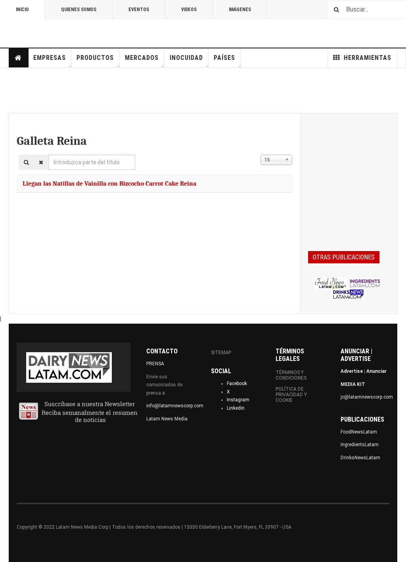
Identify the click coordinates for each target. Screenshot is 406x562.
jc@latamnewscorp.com (367, 397)
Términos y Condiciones (291, 375)
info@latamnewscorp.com (174, 406)
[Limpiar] (41, 162)
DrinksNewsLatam (360, 457)
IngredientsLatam (360, 444)
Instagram (238, 400)
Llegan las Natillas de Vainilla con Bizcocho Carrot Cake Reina (109, 183)
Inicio (22, 9)
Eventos (138, 9)
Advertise (352, 371)
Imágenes (240, 9)
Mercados (142, 57)
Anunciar (376, 371)
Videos (189, 9)
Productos (95, 57)
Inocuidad (186, 57)
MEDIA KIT (353, 384)
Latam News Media (167, 419)
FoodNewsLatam (359, 432)
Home (19, 57)
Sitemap (221, 352)
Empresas (49, 57)
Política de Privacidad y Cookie (291, 394)
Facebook (237, 383)
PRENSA (155, 363)
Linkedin (236, 408)
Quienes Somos (78, 9)
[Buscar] (26, 162)
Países (224, 57)
